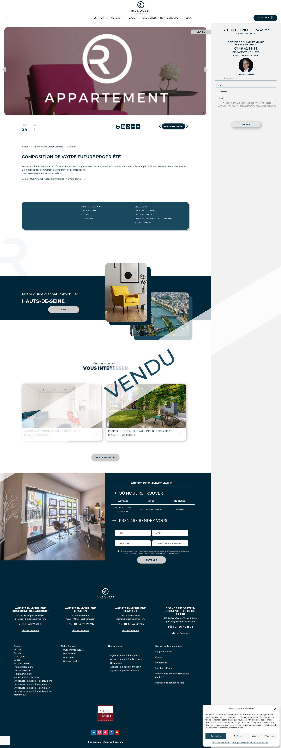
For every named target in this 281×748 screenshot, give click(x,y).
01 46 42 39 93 (245, 48)
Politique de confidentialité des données (250, 742)
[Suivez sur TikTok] (105, 732)
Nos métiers (69, 653)
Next (207, 71)
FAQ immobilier (163, 651)
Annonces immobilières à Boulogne (33, 681)
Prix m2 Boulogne (24, 667)
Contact (159, 657)
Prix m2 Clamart (22, 674)
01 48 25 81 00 (33, 624)
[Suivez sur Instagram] (99, 732)
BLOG (188, 18)
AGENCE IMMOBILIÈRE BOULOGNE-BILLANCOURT (30, 610)
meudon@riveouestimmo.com (80, 619)
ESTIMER (99, 18)
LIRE (63, 309)
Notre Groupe (68, 646)
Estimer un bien (22, 663)
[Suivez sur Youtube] (117, 732)
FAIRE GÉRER (148, 18)
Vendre (18, 649)
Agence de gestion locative (124, 670)
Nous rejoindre (71, 661)
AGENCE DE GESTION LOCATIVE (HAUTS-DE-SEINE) (180, 611)
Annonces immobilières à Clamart (32, 688)
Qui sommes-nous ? (73, 650)
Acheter (18, 653)
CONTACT (264, 17)
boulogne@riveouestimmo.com (30, 619)
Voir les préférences (263, 736)
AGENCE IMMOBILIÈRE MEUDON (80, 610)
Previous (6, 71)
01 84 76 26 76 (84, 624)
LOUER (132, 18)
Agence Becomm (113, 742)
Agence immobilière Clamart (125, 655)
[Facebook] (123, 126)
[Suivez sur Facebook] (111, 732)
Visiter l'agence (30, 630)
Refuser (238, 736)
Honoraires (161, 662)
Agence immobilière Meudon (125, 666)
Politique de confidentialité (169, 682)
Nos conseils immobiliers (168, 646)
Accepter (216, 736)
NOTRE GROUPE (169, 18)
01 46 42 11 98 (184, 626)
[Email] (133, 126)
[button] (275, 708)
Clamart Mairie (160, 483)
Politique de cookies (166, 673)
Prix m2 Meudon (23, 670)
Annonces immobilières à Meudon (32, 684)
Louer (17, 660)
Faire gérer (19, 656)
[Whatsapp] (128, 126)
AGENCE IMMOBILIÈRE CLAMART (130, 610)
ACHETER (116, 18)
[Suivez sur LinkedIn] (93, 732)
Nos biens (68, 657)
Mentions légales (164, 668)
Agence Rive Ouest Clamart (48, 146)
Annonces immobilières (26, 677)
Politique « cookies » (222, 742)
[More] (138, 126)
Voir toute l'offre (173, 126)
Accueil (26, 146)
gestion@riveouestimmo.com (180, 621)
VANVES (71, 146)
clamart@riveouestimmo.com (151, 509)
